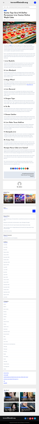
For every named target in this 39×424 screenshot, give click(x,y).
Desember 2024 (6, 284)
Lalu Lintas (6, 341)
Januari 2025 (6, 282)
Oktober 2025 (6, 259)
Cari (5, 207)
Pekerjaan (5, 349)
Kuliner (5, 339)
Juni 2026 (5, 247)
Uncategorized (6, 366)
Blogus (22, 422)
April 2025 (5, 274)
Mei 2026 (5, 249)
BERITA (5, 306)
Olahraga (5, 346)
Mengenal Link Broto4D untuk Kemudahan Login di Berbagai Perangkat (17, 222)
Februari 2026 (6, 252)
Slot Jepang (6, 356)
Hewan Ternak (6, 321)
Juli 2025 (5, 267)
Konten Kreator (6, 334)
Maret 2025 (6, 277)
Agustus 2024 (6, 294)
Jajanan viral (6, 326)
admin (20, 187)
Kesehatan (6, 329)
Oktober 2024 (6, 289)
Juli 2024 (5, 297)
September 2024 (7, 292)
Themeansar (27, 422)
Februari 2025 (6, 279)
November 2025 (6, 257)
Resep (5, 354)
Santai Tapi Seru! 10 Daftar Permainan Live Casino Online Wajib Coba (17, 15)
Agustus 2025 (6, 264)
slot (4, 381)
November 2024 (6, 287)
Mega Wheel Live (30, 84)
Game (5, 10)
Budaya (5, 311)
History (5, 324)
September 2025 (7, 262)
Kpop (4, 336)
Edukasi (5, 316)
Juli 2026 (5, 244)
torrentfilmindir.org (19, 2)
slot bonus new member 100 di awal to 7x (11, 379)
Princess (5, 351)
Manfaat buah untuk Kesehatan (9, 344)
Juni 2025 (5, 269)
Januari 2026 (6, 254)
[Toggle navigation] (3, 2)
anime (5, 304)
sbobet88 (5, 383)
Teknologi (5, 361)
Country (5, 314)
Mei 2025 (5, 272)
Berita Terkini (6, 309)
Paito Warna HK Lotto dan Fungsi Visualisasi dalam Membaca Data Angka (10, 410)
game (10, 45)
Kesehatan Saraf (7, 331)
